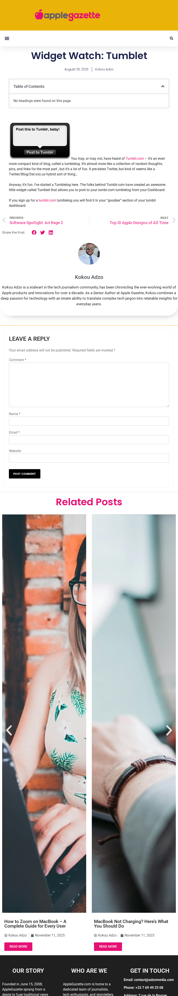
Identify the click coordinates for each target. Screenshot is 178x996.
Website (15, 451)
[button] (6, 38)
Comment (17, 360)
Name (14, 414)
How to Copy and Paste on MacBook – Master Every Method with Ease (133, 924)
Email (14, 432)
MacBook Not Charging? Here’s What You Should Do (41, 924)
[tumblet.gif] (40, 158)
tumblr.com (47, 200)
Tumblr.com (135, 158)
